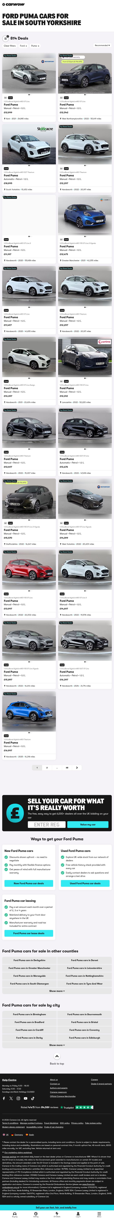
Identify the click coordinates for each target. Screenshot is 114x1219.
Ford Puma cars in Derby (29, 1038)
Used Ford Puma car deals (85, 883)
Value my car (88, 824)
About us (54, 1079)
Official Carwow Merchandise (62, 1096)
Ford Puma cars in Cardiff (29, 1030)
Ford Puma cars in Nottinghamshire (84, 976)
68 (67, 768)
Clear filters (10, 46)
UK (7, 1135)
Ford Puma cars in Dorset (84, 960)
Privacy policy (77, 1123)
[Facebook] (4, 1099)
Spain (31, 1135)
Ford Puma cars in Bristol (84, 1022)
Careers (94, 1079)
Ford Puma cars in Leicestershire (84, 968)
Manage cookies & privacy (31, 1123)
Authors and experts (58, 1088)
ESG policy (65, 1123)
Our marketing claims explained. (18, 1152)
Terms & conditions (10, 1123)
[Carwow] (13, 4)
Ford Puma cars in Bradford (29, 1022)
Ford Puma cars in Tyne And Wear (84, 984)
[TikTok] (32, 1099)
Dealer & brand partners (101, 1084)
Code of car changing (53, 1127)
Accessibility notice (34, 1127)
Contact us (55, 1084)
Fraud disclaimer (51, 1123)
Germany (19, 1135)
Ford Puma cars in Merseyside (29, 976)
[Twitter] (11, 1099)
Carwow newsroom (58, 1092)
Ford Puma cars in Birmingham (29, 1014)
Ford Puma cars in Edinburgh (84, 1038)
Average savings (9, 1157)
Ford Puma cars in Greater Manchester (29, 968)
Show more (56, 991)
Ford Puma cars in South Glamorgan (29, 984)
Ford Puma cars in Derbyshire (29, 960)
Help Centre (9, 1080)
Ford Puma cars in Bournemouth (84, 1014)
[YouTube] (26, 1099)
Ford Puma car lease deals (28, 933)
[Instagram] (19, 1099)
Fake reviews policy (93, 1123)
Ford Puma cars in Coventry (85, 1030)
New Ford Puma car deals (29, 883)
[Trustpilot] (75, 1107)
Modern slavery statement (13, 1127)
